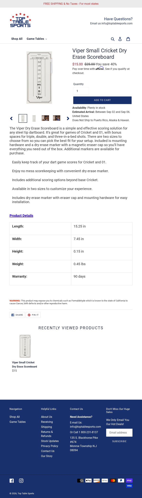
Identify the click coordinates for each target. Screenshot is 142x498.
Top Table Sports (26, 493)
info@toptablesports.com (85, 426)
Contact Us (47, 451)
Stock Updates (50, 441)
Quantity (78, 84)
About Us (46, 416)
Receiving (47, 421)
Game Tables (18, 421)
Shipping (46, 427)
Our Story (46, 456)
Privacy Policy (49, 446)
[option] (23, 118)
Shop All (15, 416)
